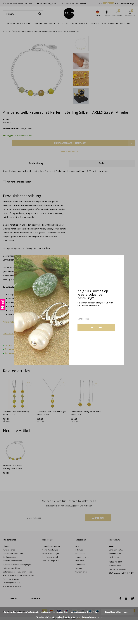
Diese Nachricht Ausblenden (117, 612)
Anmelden (96, 327)
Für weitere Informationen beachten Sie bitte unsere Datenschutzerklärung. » (70, 617)
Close (119, 259)
